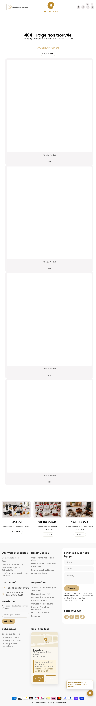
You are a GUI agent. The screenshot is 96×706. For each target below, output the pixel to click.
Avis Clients (36, 591)
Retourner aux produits (63, 38)
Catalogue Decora (11, 634)
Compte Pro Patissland (42, 604)
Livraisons (36, 567)
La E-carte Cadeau (40, 613)
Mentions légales (10, 558)
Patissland (42, 702)
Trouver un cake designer (43, 587)
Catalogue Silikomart (12, 640)
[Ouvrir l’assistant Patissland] (90, 693)
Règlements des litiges (42, 570)
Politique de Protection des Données (15, 574)
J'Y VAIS (16, 532)
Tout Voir (48, 54)
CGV (4, 561)
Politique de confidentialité (79, 596)
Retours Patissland (40, 573)
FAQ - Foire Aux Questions (43, 563)
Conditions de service (76, 598)
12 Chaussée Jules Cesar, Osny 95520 (14, 593)
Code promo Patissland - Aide (43, 559)
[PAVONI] (16, 509)
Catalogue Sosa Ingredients (9, 645)
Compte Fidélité (39, 600)
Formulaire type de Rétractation (11, 568)
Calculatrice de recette (42, 597)
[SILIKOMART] (48, 509)
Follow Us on (72, 611)
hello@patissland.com (18, 588)
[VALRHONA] (79, 509)
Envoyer (72, 588)
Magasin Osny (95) (40, 594)
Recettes (35, 616)
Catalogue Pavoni (10, 637)
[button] (79, 684)
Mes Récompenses (20, 7)
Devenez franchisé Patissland (40, 608)
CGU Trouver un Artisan (13, 564)
